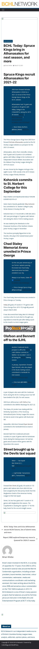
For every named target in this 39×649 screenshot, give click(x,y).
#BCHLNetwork (17, 120)
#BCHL (21, 115)
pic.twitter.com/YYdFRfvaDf (21, 122)
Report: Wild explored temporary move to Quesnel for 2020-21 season (19, 538)
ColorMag (5, 645)
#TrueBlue (17, 280)
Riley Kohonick (29, 204)
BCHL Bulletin (8, 41)
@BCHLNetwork (17, 117)
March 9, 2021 (27, 290)
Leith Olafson (23, 402)
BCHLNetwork (18, 642)
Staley (6, 305)
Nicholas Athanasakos (16, 142)
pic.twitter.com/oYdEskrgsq (20, 283)
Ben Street (12, 486)
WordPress (14, 645)
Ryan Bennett (28, 424)
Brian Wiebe (8, 65)
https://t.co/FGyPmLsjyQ (20, 377)
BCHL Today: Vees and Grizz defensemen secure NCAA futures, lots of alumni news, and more (20, 530)
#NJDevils (17, 466)
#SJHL (28, 350)
